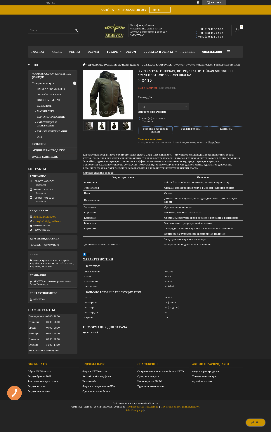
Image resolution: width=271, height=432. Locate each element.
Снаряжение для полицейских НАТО (160, 371)
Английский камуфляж (96, 376)
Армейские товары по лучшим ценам (113, 64)
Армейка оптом (202, 381)
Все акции (160, 10)
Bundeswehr (89, 381)
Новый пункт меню (45, 156)
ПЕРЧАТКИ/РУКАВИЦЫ (51, 116)
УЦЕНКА (74, 51)
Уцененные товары (204, 376)
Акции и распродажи (205, 371)
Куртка (179, 64)
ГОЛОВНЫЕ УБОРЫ (48, 100)
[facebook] (84, 254)
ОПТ (39, 136)
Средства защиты (148, 376)
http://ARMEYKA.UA (44, 216)
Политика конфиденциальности (180, 406)
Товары (112, 51)
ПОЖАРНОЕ (44, 105)
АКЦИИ (57, 51)
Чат (258, 422)
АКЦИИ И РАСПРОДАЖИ (48, 150)
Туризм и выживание (150, 386)
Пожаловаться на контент (142, 406)
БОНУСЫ (93, 51)
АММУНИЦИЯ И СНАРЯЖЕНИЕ (47, 124)
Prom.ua (153, 403)
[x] (88, 254)
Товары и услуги (43, 83)
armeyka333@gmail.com (47, 221)
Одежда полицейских (96, 391)
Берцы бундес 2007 (39, 376)
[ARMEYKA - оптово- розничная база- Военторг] (115, 30)
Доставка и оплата (158, 51)
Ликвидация (212, 51)
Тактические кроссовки (43, 381)
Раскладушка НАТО (149, 381)
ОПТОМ (131, 51)
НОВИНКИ (187, 51)
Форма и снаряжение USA (98, 386)
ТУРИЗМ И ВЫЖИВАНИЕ (52, 131)
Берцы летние (37, 386)
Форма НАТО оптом (94, 371)
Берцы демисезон (39, 391)
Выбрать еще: (152, 111)
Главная (37, 51)
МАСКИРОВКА (45, 111)
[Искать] (76, 30)
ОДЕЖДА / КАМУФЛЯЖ (157, 64)
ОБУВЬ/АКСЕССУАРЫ (49, 94)
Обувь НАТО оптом (39, 371)
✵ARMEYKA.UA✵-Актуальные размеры (51, 75)
